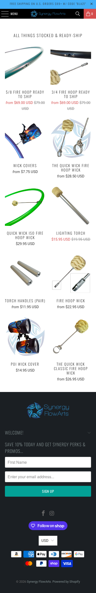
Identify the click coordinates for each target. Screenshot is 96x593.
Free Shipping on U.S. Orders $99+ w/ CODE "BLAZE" (48, 4)
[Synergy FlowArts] (48, 14)
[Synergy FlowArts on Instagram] (52, 513)
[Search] (77, 14)
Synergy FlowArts (39, 581)
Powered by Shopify (66, 581)
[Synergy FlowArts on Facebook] (43, 513)
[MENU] (2, 14)
